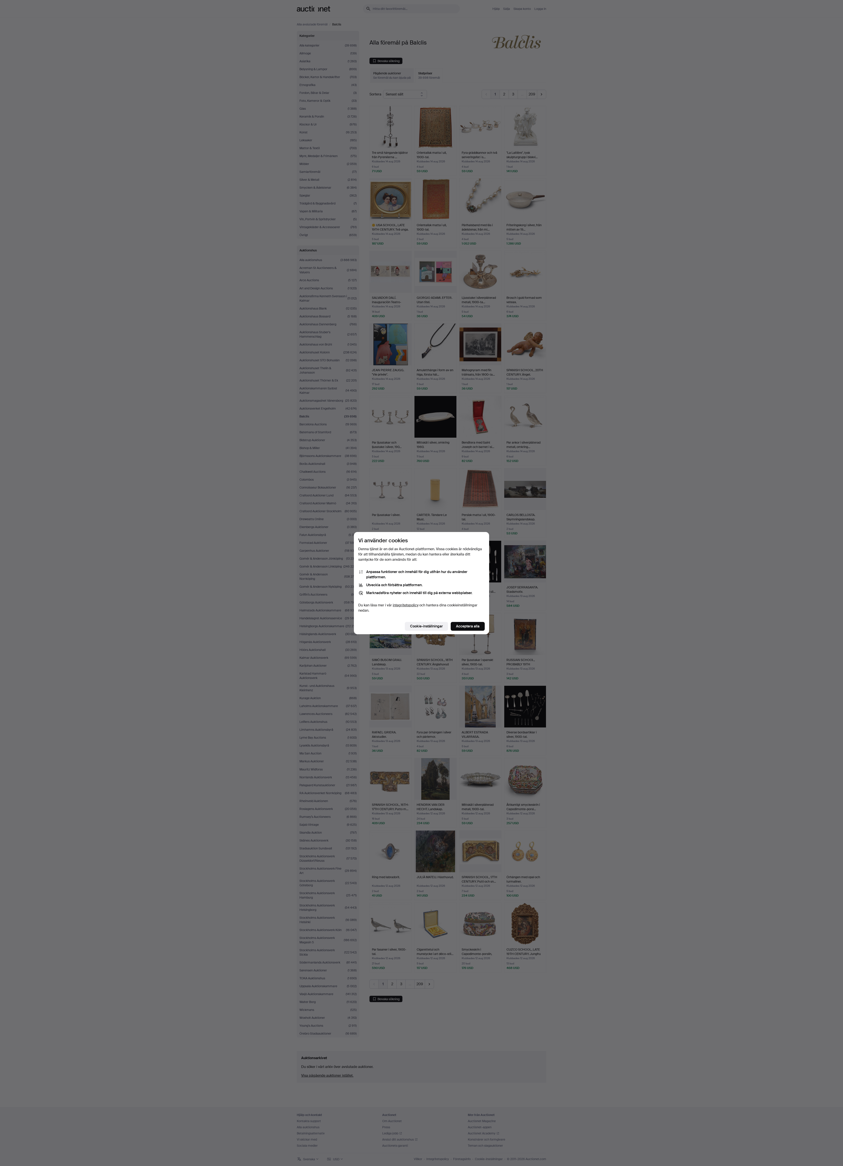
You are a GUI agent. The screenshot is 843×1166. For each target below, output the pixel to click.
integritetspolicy (405, 605)
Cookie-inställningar (426, 626)
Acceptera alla (467, 626)
